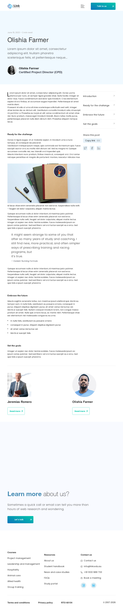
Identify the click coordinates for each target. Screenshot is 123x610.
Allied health (14, 581)
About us (49, 560)
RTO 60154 (66, 602)
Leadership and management (23, 563)
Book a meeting (92, 577)
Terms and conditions (18, 602)
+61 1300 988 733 (93, 572)
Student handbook (54, 566)
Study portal (51, 583)
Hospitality (13, 569)
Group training (15, 586)
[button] (83, 7)
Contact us (90, 560)
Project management (19, 558)
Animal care (14, 575)
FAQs (47, 577)
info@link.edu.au (92, 566)
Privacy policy (45, 602)
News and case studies (56, 572)
